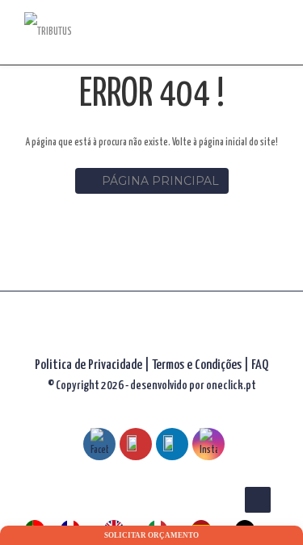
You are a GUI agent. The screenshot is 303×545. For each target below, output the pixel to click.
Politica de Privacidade (88, 365)
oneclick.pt (231, 385)
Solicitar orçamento (151, 535)
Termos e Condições (198, 365)
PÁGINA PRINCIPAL (160, 181)
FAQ (259, 365)
